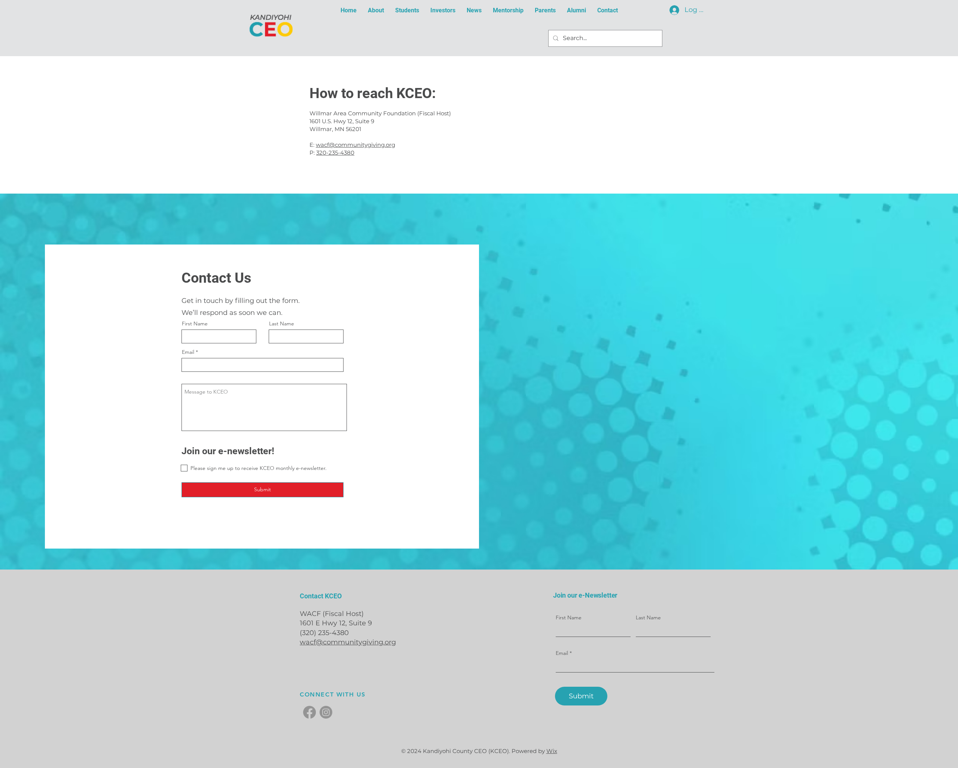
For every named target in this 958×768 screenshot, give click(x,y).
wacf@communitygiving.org (355, 144)
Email (188, 352)
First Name (195, 323)
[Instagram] (326, 712)
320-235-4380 (335, 152)
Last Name (281, 323)
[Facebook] (309, 712)
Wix (551, 751)
